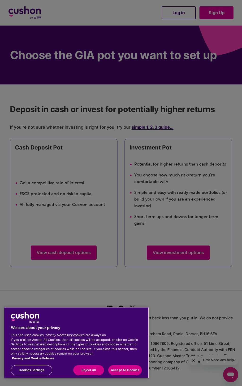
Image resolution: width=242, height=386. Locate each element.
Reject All (88, 370)
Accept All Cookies (125, 370)
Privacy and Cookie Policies (33, 358)
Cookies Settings (31, 370)
